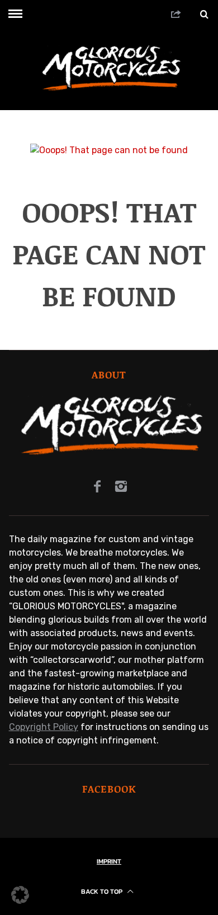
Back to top (102, 891)
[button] (20, 895)
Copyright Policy (43, 727)
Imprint (109, 861)
